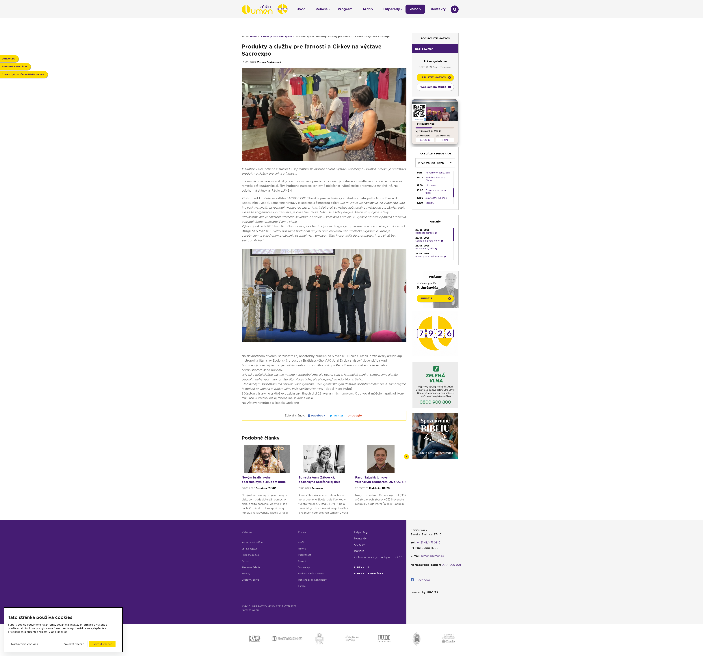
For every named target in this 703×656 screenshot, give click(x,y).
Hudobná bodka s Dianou (435, 179)
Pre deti (246, 561)
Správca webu (250, 610)
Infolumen (430, 185)
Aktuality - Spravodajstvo (276, 36)
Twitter (338, 415)
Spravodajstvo (250, 548)
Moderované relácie (252, 542)
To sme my (304, 567)
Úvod (253, 36)
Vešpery (429, 202)
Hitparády (361, 532)
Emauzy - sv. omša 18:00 (435, 191)
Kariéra (359, 551)
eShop (415, 9)
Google (356, 415)
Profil (301, 542)
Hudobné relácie (250, 555)
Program (345, 9)
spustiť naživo (434, 77)
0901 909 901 (451, 565)
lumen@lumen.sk (432, 556)
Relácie (247, 532)
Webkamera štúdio (433, 87)
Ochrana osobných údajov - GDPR (378, 557)
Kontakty (360, 538)
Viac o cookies (58, 631)
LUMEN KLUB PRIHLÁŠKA (368, 573)
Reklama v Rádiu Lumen (311, 573)
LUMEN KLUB (361, 567)
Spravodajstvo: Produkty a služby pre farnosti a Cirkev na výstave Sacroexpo (343, 36)
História (302, 548)
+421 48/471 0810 (428, 542)
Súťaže (302, 586)
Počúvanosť (304, 555)
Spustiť (426, 298)
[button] (435, 48)
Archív (367, 9)
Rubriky (246, 573)
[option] (267, 481)
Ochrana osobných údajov (312, 579)
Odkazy (359, 544)
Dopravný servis (250, 579)
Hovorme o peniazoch (437, 172)
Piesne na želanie (251, 567)
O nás (302, 532)
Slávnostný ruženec (436, 198)
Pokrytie (302, 561)
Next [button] (406, 456)
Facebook (318, 415)
